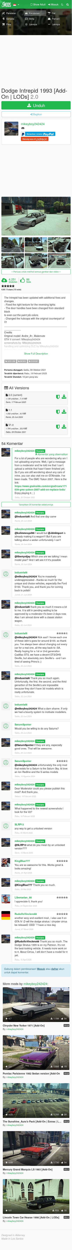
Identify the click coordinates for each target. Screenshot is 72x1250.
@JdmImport (55, 533)
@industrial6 (22, 516)
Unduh (38, 105)
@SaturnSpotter (24, 745)
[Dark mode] (62, 4)
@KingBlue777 (23, 885)
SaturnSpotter (23, 724)
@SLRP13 (20, 845)
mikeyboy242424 (33, 124)
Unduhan (13, 282)
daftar (54, 969)
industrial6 (21, 572)
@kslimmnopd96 (25, 533)
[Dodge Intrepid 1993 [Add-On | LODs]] (36, 216)
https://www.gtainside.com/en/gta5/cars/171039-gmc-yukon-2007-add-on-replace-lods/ (41, 487)
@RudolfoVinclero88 (27, 941)
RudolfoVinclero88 (26, 914)
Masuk (41, 969)
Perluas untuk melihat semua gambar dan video (36, 271)
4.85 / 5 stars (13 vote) (11, 289)
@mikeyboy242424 (26, 576)
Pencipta (40, 451)
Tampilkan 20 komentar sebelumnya (36, 504)
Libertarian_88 (23, 897)
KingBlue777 (22, 861)
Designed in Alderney (13, 1235)
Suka (28, 282)
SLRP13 (19, 824)
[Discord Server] (23, 127)
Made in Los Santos (12, 1238)
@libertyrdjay (23, 556)
